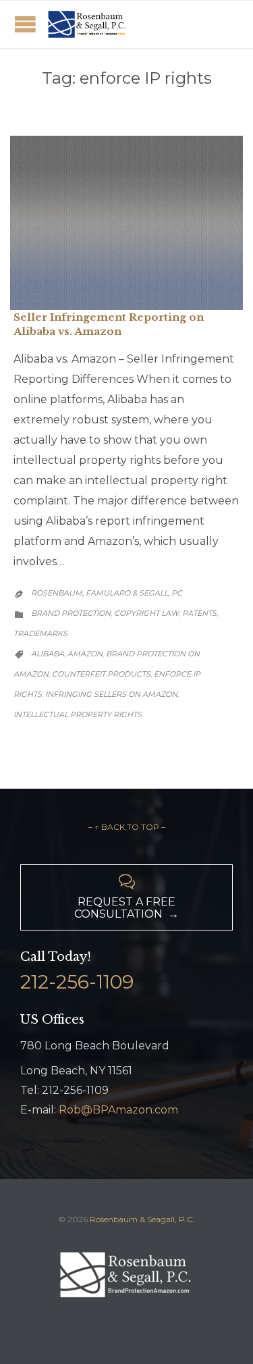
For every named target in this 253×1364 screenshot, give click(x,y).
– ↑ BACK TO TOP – (126, 827)
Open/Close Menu (25, 24)
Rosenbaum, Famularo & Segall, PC (106, 593)
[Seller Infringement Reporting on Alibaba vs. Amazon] (126, 223)
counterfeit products (101, 674)
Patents (199, 613)
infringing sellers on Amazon (111, 694)
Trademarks (40, 633)
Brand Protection (71, 613)
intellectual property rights (77, 714)
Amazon (85, 653)
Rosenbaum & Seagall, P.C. (142, 1219)
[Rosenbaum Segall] (87, 24)
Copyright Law (146, 613)
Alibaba (47, 653)
